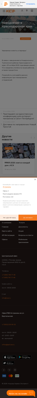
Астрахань (7, 187)
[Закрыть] (1, 4)
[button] (21, 393)
